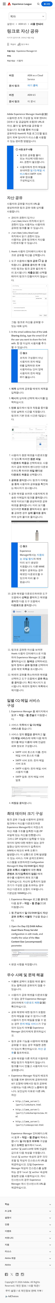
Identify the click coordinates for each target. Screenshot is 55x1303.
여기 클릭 (33, 85)
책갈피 (13, 44)
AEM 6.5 (22, 23)
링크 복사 (25, 44)
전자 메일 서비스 (29, 1023)
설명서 (10, 23)
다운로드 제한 (31, 1002)
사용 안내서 (36, 23)
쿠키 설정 (10, 1290)
